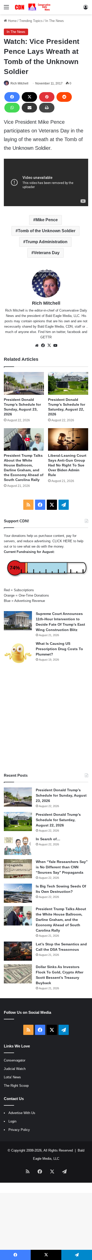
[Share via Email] (29, 108)
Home (12, 21)
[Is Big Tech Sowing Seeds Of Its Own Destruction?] (18, 893)
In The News (54, 21)
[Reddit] (64, 97)
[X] (29, 97)
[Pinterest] (46, 97)
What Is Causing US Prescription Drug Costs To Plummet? (59, 648)
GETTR (46, 337)
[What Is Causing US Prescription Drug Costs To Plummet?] (18, 653)
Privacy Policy (19, 1130)
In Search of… (48, 839)
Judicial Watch (15, 1069)
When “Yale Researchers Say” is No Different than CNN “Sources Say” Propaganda (62, 867)
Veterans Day (47, 253)
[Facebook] (12, 97)
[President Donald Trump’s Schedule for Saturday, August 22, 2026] (68, 383)
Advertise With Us (21, 1113)
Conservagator (14, 1060)
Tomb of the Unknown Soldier (46, 231)
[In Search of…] (18, 846)
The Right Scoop (16, 1086)
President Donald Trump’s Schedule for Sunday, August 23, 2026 (61, 795)
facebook (74, 332)
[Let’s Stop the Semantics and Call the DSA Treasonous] (18, 951)
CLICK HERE (62, 541)
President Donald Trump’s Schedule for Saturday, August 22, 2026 (58, 819)
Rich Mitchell (19, 83)
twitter (60, 332)
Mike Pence (47, 220)
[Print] (46, 108)
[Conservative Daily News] (33, 7)
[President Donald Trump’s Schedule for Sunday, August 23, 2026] (24, 383)
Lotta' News (12, 1077)
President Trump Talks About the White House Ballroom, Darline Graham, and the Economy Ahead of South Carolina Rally (61, 919)
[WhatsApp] (12, 108)
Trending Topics (31, 21)
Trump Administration (46, 242)
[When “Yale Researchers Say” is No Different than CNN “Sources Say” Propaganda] (18, 868)
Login (12, 1121)
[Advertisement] (46, 719)
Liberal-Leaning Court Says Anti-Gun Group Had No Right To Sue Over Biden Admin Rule (67, 465)
